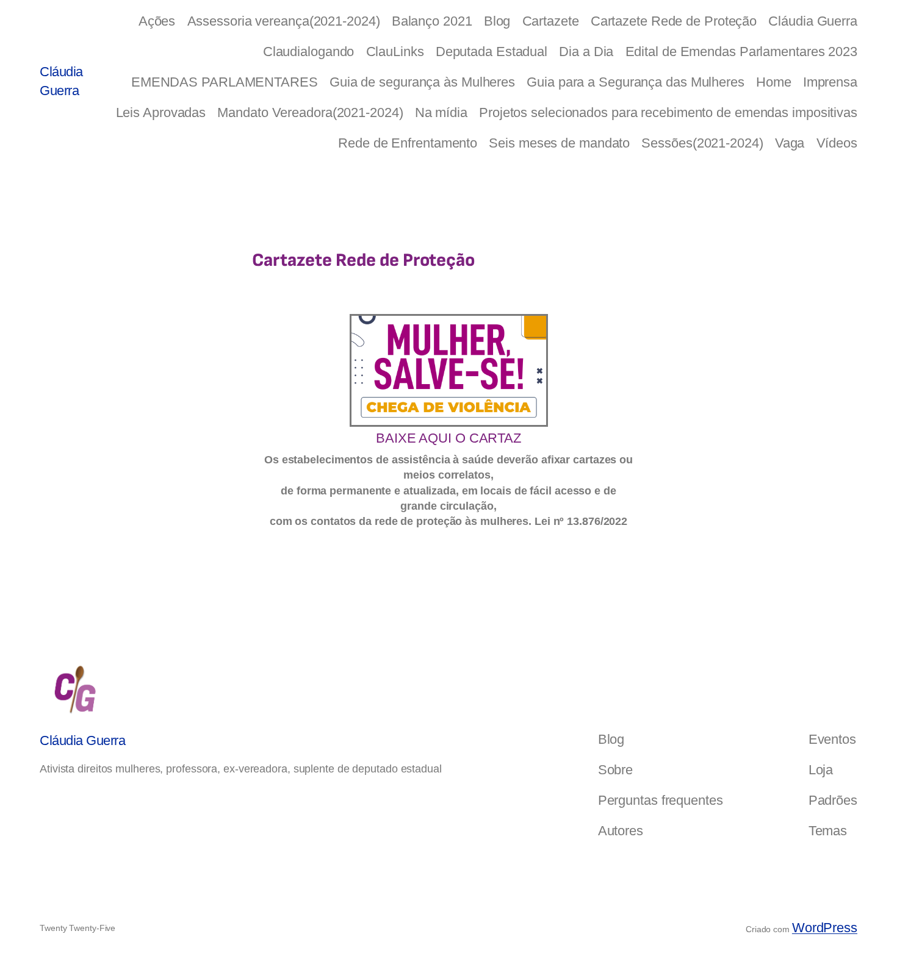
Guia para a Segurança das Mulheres (635, 82)
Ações (157, 21)
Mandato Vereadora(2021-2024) (310, 112)
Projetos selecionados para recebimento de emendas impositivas (668, 112)
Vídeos (836, 143)
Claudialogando (309, 51)
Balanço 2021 (432, 21)
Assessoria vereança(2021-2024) (283, 21)
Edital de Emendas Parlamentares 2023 (741, 51)
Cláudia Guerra (812, 21)
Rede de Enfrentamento (407, 143)
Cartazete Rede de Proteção (674, 21)
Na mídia (441, 112)
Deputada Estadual (491, 51)
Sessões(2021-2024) (702, 143)
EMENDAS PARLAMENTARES (224, 82)
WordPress (824, 927)
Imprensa (830, 82)
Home (773, 82)
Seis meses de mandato (559, 143)
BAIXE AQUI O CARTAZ (448, 438)
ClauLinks (395, 51)
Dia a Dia (586, 51)
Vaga (790, 143)
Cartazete (550, 21)
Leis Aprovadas (161, 112)
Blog (497, 21)
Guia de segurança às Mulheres (422, 82)
